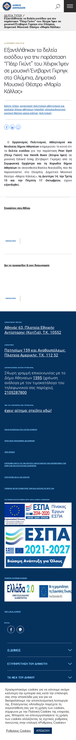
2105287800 (15, 392)
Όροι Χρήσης (9, 452)
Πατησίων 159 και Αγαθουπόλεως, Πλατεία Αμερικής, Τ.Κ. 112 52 (35, 353)
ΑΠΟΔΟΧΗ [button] (42, 730)
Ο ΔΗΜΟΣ (14, 650)
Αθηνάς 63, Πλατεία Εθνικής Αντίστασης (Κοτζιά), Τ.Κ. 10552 (32, 330)
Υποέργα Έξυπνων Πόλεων (15, 578)
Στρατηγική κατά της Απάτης (16, 477)
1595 (37, 378)
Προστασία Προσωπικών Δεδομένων (19, 441)
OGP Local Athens (12, 612)
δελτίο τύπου (11, 106)
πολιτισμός (45, 113)
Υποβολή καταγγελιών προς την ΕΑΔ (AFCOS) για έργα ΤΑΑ (29, 488)
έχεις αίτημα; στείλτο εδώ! (28, 410)
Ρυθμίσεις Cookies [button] (18, 730)
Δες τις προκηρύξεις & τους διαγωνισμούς (26, 265)
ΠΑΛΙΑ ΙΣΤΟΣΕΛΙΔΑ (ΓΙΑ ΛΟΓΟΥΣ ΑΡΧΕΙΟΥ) (20, 429)
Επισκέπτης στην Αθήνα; (17, 208)
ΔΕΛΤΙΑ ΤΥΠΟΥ (13, 15)
